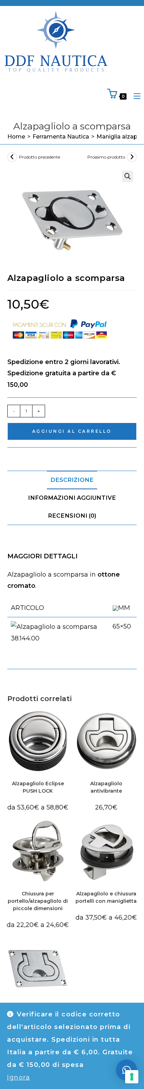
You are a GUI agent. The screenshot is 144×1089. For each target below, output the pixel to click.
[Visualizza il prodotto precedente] (12, 157)
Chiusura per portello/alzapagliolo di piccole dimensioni (38, 901)
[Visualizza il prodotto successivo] (132, 157)
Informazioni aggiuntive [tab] (72, 497)
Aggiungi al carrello (72, 431)
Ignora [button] (18, 1077)
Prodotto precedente (39, 157)
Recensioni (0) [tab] (72, 515)
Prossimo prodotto (106, 157)
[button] (127, 176)
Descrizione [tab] (72, 479)
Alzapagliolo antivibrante (106, 787)
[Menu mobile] (134, 96)
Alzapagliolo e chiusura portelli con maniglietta (106, 897)
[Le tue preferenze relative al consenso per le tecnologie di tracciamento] (131, 1076)
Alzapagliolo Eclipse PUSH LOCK (38, 787)
